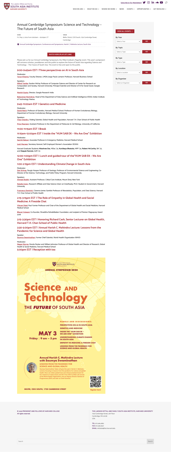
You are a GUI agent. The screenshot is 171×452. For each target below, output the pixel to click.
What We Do (92, 9)
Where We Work (108, 9)
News (121, 9)
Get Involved (158, 9)
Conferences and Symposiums (52, 44)
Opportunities (143, 9)
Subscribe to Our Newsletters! (131, 3)
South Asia (87, 44)
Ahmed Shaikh (23, 179)
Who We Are (78, 9)
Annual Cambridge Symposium (30, 44)
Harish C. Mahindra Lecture (73, 44)
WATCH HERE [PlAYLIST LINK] (60, 54)
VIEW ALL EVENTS (124, 31)
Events (130, 9)
